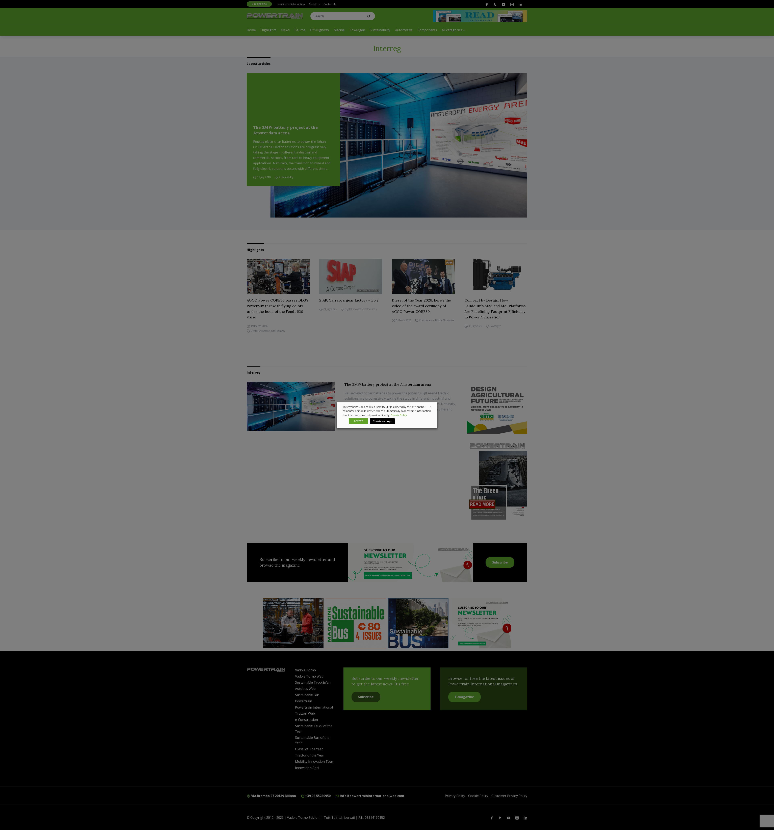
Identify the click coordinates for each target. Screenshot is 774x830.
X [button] (430, 406)
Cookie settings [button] (382, 421)
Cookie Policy (399, 415)
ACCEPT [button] (358, 421)
